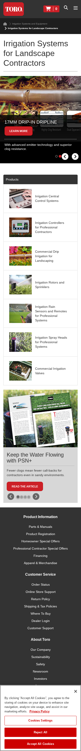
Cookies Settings (40, 720)
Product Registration (40, 534)
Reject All (40, 732)
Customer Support (40, 628)
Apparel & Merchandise (40, 563)
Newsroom (40, 671)
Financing (40, 556)
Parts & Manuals (40, 526)
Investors (40, 678)
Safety (40, 664)
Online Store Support (41, 592)
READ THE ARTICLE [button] (25, 486)
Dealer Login (41, 621)
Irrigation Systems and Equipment (29, 23)
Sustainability (40, 657)
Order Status (41, 584)
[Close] (76, 691)
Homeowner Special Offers (40, 541)
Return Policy (40, 599)
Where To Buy (41, 613)
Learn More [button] (18, 131)
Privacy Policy (39, 711)
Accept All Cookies (40, 744)
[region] (40, 718)
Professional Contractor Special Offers (40, 548)
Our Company (41, 649)
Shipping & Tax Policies (40, 606)
